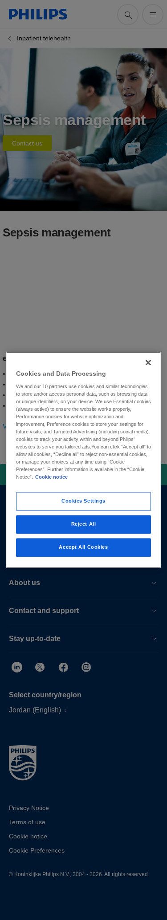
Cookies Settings (83, 501)
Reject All (83, 524)
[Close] (148, 362)
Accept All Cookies (83, 547)
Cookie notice (51, 477)
